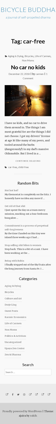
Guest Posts (11, 311)
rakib (33, 415)
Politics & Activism (15, 336)
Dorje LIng (11, 304)
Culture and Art (13, 298)
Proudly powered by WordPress (22, 411)
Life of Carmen (43, 56)
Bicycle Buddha (28, 9)
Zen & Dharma (13, 354)
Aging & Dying (15, 56)
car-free (12, 167)
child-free (23, 167)
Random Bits (28, 183)
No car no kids (28, 67)
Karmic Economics (15, 317)
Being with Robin (14, 260)
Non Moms (28, 60)
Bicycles (29, 56)
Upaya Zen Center (15, 348)
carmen (40, 73)
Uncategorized (13, 342)
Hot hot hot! (11, 190)
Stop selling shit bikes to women (23, 245)
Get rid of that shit (15, 206)
